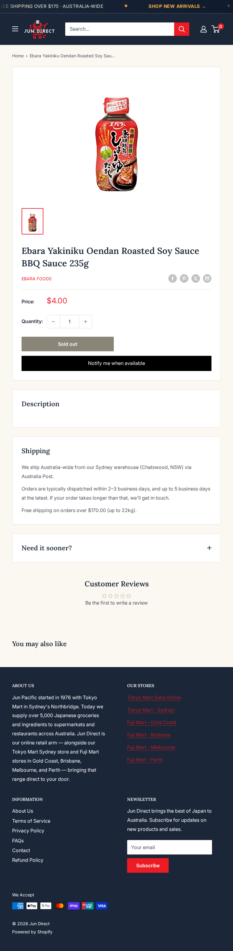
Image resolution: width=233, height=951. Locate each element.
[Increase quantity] (85, 321)
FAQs (18, 841)
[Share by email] (207, 278)
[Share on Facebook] (172, 278)
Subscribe (148, 865)
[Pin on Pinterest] (184, 278)
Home (18, 55)
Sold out (67, 344)
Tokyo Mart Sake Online (154, 697)
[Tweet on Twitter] (195, 278)
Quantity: (32, 321)
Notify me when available (116, 363)
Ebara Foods (37, 278)
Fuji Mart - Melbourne (151, 747)
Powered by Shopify (32, 931)
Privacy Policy (28, 831)
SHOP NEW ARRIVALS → (177, 6)
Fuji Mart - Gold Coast (151, 722)
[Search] (181, 29)
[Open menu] (15, 28)
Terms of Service (31, 821)
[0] (216, 29)
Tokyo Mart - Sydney (150, 710)
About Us (22, 811)
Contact (21, 850)
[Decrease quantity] (53, 321)
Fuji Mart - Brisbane (149, 735)
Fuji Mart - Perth (145, 760)
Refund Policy (27, 860)
